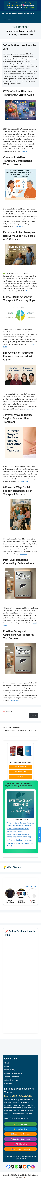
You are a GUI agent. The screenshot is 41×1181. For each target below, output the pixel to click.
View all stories (30, 886)
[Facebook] (8, 1166)
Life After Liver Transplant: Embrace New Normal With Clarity (18, 356)
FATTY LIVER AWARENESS (39, 834)
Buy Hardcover (20, 766)
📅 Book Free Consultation (20, 1139)
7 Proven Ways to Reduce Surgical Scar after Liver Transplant (17, 418)
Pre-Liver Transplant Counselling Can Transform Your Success (18, 635)
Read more (25, 151)
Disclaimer (8, 1084)
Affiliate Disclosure (11, 1080)
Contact (7, 1066)
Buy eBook (20, 776)
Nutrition (24, 3)
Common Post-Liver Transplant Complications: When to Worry (17, 161)
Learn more (30, 7)
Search (33, 715)
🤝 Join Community (21, 1124)
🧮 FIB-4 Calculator (20, 1144)
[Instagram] (33, 1167)
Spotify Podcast (10, 1118)
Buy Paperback (20, 771)
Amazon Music (22, 1118)
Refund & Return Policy (13, 1073)
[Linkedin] (29, 1166)
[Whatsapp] (16, 1166)
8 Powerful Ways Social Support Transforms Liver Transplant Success (17, 491)
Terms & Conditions (11, 1077)
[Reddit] (24, 1166)
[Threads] (20, 1166)
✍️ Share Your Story (20, 1129)
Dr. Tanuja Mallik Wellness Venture (18, 14)
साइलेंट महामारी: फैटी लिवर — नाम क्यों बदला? (19, 840)
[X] (12, 1166)
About (6, 1063)
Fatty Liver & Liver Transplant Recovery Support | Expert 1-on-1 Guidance (19, 236)
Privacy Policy (9, 1070)
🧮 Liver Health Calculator (20, 1149)
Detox (18, 3)
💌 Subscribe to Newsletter (20, 1134)
